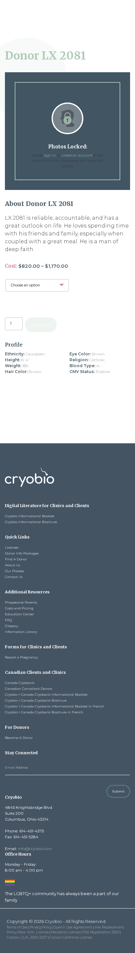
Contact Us (14, 577)
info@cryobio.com (35, 848)
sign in (50, 155)
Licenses (11, 547)
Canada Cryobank (19, 683)
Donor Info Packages (22, 553)
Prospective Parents (21, 602)
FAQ (8, 620)
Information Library (21, 632)
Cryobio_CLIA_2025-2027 (27, 937)
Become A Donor (19, 738)
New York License (33, 932)
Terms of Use (17, 927)
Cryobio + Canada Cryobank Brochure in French (44, 712)
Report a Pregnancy (21, 657)
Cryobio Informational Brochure (31, 522)
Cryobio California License (70, 937)
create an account (76, 155)
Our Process (14, 571)
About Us (12, 565)
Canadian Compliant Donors (28, 689)
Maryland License (65, 932)
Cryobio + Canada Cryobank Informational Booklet (46, 694)
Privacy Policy (41, 927)
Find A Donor (16, 559)
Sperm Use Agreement (73, 927)
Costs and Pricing (19, 608)
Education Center (19, 614)
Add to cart (41, 324)
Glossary (11, 626)
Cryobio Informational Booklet (29, 516)
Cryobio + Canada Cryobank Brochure (36, 700)
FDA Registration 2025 (100, 932)
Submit (118, 791)
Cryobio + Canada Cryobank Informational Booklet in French (54, 706)
